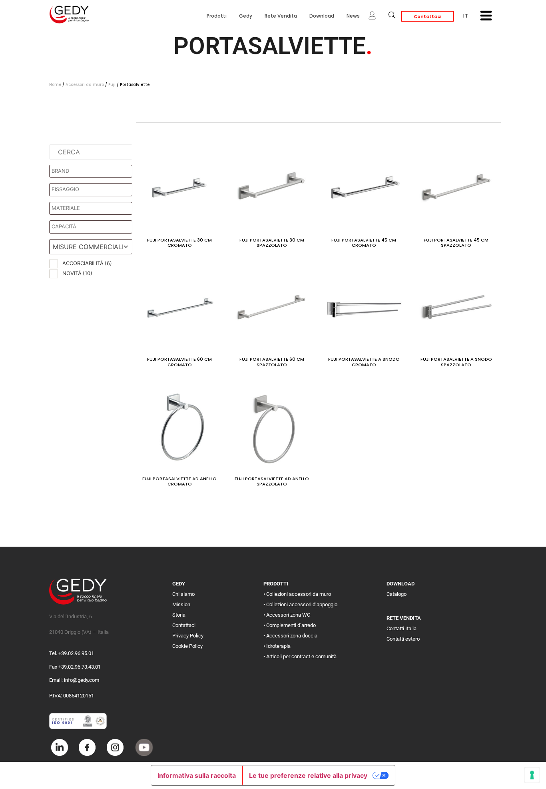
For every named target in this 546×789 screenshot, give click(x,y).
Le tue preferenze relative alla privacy (308, 775)
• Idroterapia (277, 646)
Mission (181, 604)
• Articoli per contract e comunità (300, 656)
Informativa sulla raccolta (196, 775)
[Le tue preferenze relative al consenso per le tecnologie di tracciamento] (532, 775)
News (353, 15)
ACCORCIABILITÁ (87, 263)
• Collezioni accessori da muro (297, 594)
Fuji (112, 84)
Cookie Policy (187, 646)
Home (55, 84)
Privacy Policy (187, 636)
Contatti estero (403, 639)
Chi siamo (183, 594)
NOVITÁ (77, 273)
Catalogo (397, 594)
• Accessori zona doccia (290, 636)
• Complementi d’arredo (289, 625)
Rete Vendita (281, 15)
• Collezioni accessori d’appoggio (300, 604)
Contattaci (427, 16)
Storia (178, 615)
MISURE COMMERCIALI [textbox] (88, 247)
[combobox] (90, 246)
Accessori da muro (85, 84)
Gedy (245, 15)
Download (321, 15)
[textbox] (93, 171)
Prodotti (217, 15)
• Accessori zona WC (286, 615)
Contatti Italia (401, 628)
